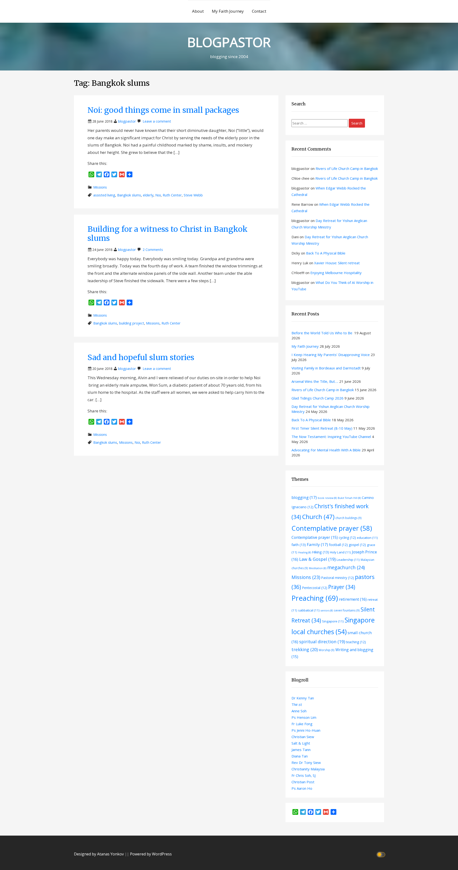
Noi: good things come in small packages (163, 110)
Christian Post (302, 781)
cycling (347, 537)
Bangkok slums (129, 195)
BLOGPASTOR (229, 42)
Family (317, 544)
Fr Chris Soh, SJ (303, 775)
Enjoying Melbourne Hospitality (336, 272)
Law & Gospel (317, 559)
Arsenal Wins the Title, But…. (314, 381)
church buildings (348, 518)
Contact (259, 11)
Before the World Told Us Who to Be (322, 332)
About (198, 11)
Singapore (333, 621)
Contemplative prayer (331, 528)
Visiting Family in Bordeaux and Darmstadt (326, 368)
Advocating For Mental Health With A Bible (326, 450)
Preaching (314, 598)
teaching (356, 642)
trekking (304, 649)
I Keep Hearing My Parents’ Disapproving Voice (330, 354)
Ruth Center (172, 195)
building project (131, 323)
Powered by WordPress (151, 854)
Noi (158, 195)
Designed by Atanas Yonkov (99, 854)
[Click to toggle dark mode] (381, 854)
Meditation (317, 568)
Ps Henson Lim (303, 717)
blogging (304, 497)
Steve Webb (193, 195)
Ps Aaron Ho (301, 788)
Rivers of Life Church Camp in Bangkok (347, 168)
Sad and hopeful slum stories (141, 357)
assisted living (104, 195)
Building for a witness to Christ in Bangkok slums (168, 233)
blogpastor (127, 121)
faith (298, 544)
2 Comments (153, 249)
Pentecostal (314, 587)
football (338, 544)
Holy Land (340, 552)
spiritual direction (322, 641)
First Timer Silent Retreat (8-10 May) (321, 428)
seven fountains (347, 610)
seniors (327, 610)
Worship (326, 650)
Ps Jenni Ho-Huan (305, 730)
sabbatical (309, 610)
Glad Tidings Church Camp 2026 (317, 398)
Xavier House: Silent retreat (337, 262)
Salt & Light (300, 743)
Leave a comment (157, 121)
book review (327, 498)
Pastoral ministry (337, 577)
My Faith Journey (228, 11)
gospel (357, 544)
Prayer (341, 587)
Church (318, 516)
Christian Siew (302, 736)
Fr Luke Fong (301, 723)
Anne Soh (299, 710)
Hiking (320, 552)
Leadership (348, 559)
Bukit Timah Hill (349, 498)
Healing (304, 552)
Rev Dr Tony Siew (306, 762)
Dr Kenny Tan (302, 698)
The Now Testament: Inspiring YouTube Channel (331, 436)
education (367, 537)
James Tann (301, 749)
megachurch (346, 567)
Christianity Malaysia (308, 769)
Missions (100, 187)
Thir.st (296, 704)
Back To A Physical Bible (325, 253)
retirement (353, 599)
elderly (148, 195)
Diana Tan (299, 756)
